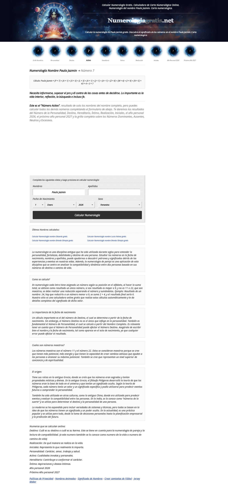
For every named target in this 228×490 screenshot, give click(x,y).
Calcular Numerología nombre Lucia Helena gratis (106, 236)
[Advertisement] (58, 148)
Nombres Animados (65, 478)
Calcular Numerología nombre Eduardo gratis (49, 236)
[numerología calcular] (140, 25)
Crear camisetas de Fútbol (118, 478)
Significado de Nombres (90, 478)
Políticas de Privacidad (41, 478)
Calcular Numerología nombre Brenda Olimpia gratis (52, 240)
